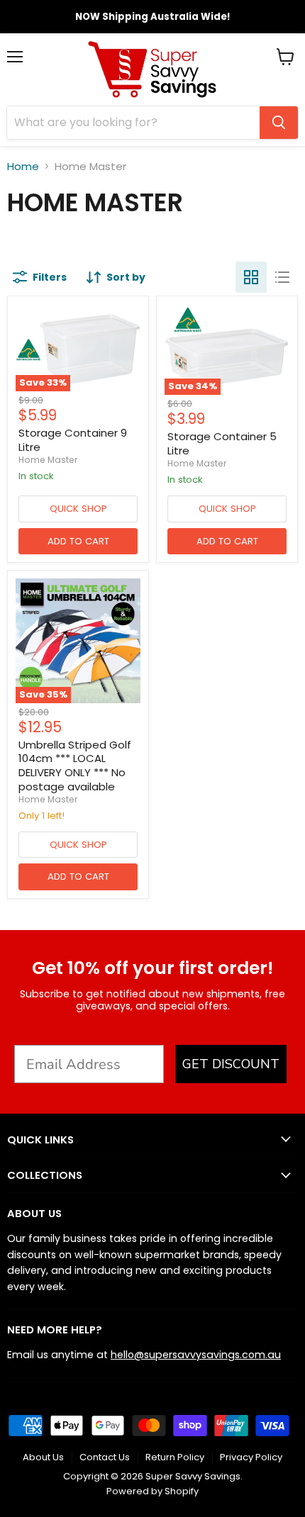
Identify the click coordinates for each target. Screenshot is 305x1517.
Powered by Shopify (152, 1491)
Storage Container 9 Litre (72, 439)
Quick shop (78, 508)
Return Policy (174, 1457)
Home (23, 166)
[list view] (282, 277)
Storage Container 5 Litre (222, 443)
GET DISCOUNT (230, 1064)
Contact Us (104, 1457)
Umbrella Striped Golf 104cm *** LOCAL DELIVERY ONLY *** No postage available (74, 765)
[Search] (279, 122)
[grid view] (251, 277)
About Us (43, 1457)
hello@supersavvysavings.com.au (196, 1355)
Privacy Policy (251, 1457)
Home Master (47, 460)
